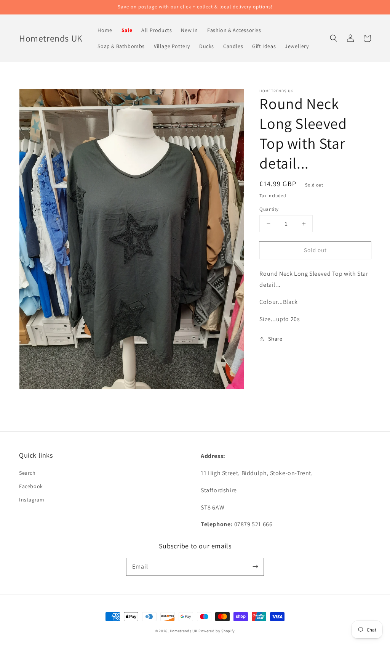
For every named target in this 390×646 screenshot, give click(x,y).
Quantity (268, 209)
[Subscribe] (255, 566)
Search (27, 472)
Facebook (31, 486)
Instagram (31, 499)
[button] (333, 38)
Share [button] (275, 338)
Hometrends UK (184, 630)
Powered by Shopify (216, 630)
